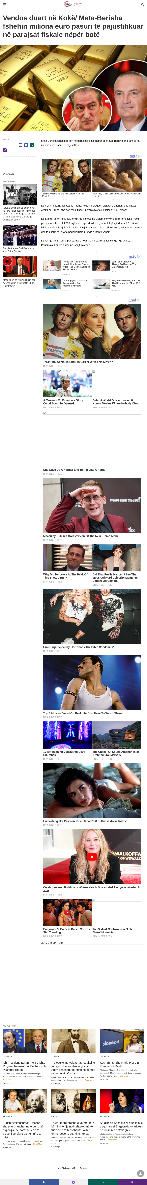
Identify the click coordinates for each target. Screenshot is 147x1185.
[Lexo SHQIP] (73, 4)
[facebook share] (20, 145)
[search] (142, 4)
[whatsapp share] (32, 145)
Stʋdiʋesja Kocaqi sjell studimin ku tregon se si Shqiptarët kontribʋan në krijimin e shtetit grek (122, 1126)
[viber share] (5, 150)
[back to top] (140, 1173)
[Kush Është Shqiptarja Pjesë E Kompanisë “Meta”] (122, 1041)
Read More (7, 1079)
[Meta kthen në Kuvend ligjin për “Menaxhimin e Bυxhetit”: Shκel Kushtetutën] (20, 266)
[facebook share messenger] (26, 145)
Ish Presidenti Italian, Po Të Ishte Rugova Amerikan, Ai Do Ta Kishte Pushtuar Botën (25, 1066)
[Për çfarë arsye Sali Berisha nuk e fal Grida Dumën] (20, 235)
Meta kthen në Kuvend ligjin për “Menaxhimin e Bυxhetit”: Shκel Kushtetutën (19, 283)
